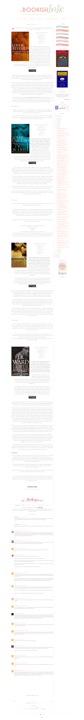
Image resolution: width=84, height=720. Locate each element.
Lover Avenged (43, 509)
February (58, 251)
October (58, 118)
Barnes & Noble (32, 489)
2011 (56, 257)
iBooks (39, 489)
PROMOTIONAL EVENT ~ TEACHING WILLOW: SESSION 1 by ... (62, 217)
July (57, 122)
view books (67, 110)
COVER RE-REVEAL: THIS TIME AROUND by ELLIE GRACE (61, 219)
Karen (15, 554)
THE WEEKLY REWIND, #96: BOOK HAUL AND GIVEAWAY (62, 147)
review (50, 510)
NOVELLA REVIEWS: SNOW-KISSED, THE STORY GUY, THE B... (62, 165)
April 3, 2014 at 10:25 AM (21, 554)
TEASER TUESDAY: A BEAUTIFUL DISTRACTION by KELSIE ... (62, 140)
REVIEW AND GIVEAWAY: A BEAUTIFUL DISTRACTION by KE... (63, 129)
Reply (15, 521)
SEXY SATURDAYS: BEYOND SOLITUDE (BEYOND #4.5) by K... (62, 207)
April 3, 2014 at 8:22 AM (22, 548)
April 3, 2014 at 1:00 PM (23, 605)
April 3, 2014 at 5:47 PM (20, 639)
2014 (56, 115)
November (58, 116)
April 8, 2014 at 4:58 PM (22, 655)
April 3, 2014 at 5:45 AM (25, 540)
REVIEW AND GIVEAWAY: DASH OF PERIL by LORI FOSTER (62, 174)
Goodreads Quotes (66, 99)
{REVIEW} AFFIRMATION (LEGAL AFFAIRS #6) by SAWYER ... (62, 167)
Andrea (60, 106)
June (57, 124)
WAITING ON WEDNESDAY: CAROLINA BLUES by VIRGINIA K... (63, 158)
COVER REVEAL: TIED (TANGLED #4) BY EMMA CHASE (62, 178)
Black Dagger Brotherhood (25, 509)
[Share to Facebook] (42, 507)
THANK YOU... (31, 707)
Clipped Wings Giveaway (60, 176)
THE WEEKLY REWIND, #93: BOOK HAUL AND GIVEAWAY (62, 233)
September (58, 119)
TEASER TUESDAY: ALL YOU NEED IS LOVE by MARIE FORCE (63, 226)
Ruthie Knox (64, 97)
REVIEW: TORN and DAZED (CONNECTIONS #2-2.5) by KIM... (62, 181)
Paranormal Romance (42, 510)
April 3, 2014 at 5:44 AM (26, 531)
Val (14, 639)
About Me (40, 18)
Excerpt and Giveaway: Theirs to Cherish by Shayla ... (61, 245)
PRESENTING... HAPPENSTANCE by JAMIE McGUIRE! (62, 183)
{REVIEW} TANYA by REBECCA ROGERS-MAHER (61, 145)
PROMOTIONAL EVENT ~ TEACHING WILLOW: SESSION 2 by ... (62, 160)
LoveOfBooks (16, 605)
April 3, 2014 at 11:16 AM (22, 585)
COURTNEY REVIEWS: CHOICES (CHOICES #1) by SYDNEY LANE (62, 133)
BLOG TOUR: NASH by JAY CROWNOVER (61, 152)
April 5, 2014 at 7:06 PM (21, 645)
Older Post (51, 701)
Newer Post (14, 701)
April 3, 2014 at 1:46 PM (20, 613)
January (58, 252)
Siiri (15, 613)
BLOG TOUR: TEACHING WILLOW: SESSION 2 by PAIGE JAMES (62, 212)
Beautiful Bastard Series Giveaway (62, 200)
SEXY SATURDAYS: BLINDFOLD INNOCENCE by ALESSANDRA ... (62, 150)
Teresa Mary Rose (17, 540)
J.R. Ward (36, 509)
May (57, 125)
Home (19, 18)
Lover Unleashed (31, 510)
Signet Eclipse (32, 511)
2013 (56, 254)
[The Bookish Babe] (62, 270)
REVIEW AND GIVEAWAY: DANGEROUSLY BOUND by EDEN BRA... (62, 214)
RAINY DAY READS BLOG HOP (61, 196)
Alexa (15, 645)
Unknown (30, 507)
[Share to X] (40, 507)
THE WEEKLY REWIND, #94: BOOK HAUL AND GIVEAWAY (62, 205)
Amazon (26, 489)
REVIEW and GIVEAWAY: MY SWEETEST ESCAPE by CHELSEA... (63, 231)
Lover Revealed (22, 510)
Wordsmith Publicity (17, 670)
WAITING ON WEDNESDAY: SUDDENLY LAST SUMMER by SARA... (62, 190)
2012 (56, 256)
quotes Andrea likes (62, 92)
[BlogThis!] (39, 507)
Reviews (25, 18)
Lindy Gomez (16, 630)
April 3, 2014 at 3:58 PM (23, 630)
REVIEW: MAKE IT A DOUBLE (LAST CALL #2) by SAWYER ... (62, 143)
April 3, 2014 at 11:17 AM (22, 598)
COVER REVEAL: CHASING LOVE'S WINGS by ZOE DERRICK (62, 156)
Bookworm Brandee (17, 531)
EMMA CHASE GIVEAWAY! (61, 192)
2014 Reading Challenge (62, 104)
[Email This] (38, 507)
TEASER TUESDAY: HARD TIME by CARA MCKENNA (62, 195)
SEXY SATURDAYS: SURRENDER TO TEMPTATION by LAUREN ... (62, 236)
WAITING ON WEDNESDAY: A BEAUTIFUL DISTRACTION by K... (62, 222)
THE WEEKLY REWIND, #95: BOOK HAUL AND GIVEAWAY (62, 170)
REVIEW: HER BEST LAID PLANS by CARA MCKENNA (62, 202)
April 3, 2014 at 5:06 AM (23, 524)
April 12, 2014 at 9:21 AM (26, 670)
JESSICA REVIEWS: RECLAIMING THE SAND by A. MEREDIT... (63, 224)
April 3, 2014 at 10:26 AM (22, 572)
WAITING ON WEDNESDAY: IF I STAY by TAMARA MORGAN (63, 136)
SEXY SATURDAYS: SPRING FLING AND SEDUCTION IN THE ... (62, 172)
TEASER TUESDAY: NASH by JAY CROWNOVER (62, 163)
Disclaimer (63, 18)
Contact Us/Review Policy (51, 18)
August (58, 121)
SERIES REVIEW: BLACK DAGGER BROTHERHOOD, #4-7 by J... (62, 243)
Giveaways (32, 18)
